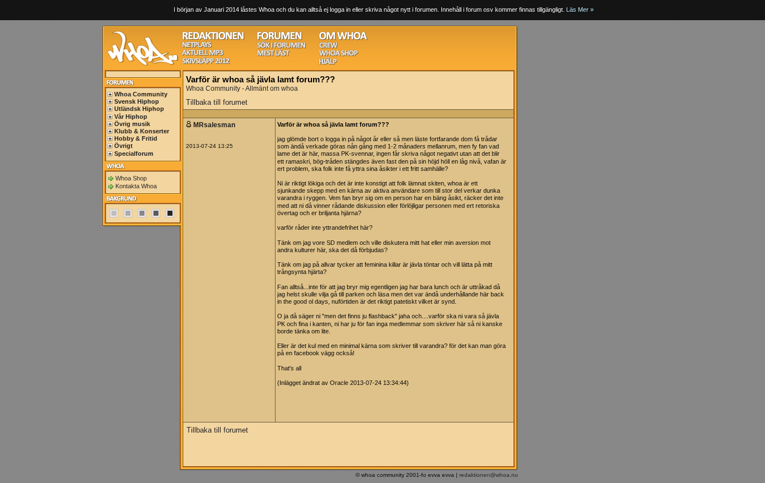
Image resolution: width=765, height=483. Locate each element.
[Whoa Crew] (328, 47)
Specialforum (133, 153)
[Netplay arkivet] (196, 46)
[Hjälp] (328, 63)
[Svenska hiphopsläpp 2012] (205, 62)
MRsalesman (215, 125)
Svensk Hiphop (136, 101)
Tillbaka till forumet (217, 102)
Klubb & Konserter (141, 131)
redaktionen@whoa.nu (488, 475)
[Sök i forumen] (281, 47)
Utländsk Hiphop (139, 108)
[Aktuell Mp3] (202, 54)
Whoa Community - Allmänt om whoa (242, 88)
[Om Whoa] (343, 38)
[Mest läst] (273, 55)
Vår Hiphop (130, 116)
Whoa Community (140, 94)
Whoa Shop (131, 178)
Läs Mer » (580, 9)
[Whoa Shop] (338, 55)
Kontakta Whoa (136, 186)
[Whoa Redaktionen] (213, 38)
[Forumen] (279, 38)
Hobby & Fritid (135, 138)
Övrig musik (132, 123)
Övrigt (123, 145)
